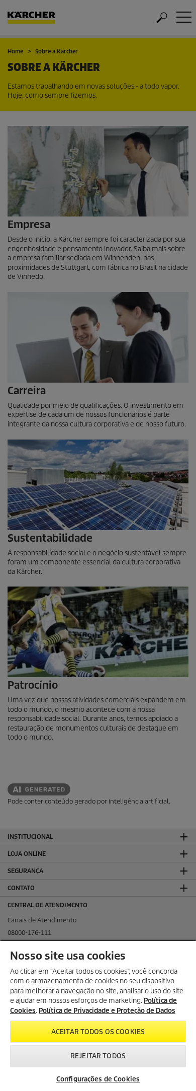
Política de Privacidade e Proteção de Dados (107, 1010)
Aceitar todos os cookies (98, 1032)
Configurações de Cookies (98, 1079)
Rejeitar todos (98, 1056)
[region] (98, 1015)
